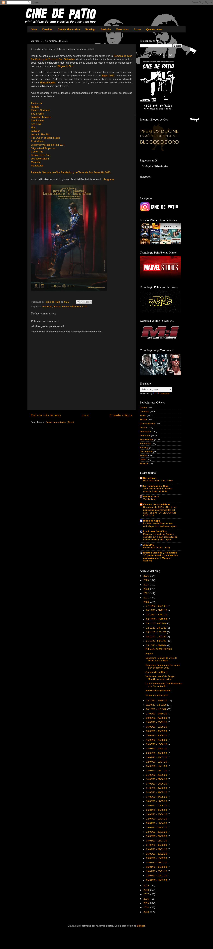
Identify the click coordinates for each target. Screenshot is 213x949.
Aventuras (145, 435)
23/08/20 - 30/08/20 (157, 735)
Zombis (144, 455)
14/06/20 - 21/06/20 (157, 779)
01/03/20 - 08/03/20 (157, 845)
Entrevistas (122, 29)
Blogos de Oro (65, 66)
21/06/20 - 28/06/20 (157, 775)
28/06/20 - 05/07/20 (157, 770)
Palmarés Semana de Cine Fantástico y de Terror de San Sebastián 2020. (71, 172)
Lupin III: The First (40, 134)
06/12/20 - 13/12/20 (157, 619)
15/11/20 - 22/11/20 (156, 632)
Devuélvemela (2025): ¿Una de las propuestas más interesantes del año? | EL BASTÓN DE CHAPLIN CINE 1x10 (160, 511)
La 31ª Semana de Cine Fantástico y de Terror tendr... (163, 684)
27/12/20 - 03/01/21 (157, 606)
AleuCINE (148, 545)
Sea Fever (36, 124)
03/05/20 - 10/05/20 (157, 805)
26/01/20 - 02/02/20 (157, 867)
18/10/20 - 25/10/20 (157, 700)
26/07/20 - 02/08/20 (157, 753)
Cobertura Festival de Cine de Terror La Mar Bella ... (161, 659)
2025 (146, 580)
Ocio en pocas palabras (156, 504)
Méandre (36, 162)
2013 (146, 912)
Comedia (144, 411)
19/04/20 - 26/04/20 (157, 814)
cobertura (47, 306)
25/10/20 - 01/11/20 (156, 645)
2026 (146, 576)
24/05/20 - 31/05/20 (157, 792)
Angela (149, 653)
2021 (146, 597)
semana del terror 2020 (74, 306)
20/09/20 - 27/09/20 (157, 718)
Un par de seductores (156, 695)
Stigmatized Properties (43, 148)
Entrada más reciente (46, 415)
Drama (143, 407)
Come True (37, 151)
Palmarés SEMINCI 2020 (158, 649)
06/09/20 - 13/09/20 (157, 727)
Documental (146, 451)
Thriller (143, 419)
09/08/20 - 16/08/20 (157, 744)
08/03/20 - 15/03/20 (157, 840)
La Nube (35, 131)
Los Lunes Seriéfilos (155, 531)
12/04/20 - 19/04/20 (157, 818)
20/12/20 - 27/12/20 (157, 610)
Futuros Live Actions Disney (156, 547)
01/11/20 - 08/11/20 (156, 641)
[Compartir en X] (84, 302)
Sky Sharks (37, 113)
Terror (143, 415)
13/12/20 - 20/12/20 (157, 614)
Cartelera (47, 29)
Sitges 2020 (107, 75)
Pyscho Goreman (40, 110)
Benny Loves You (40, 155)
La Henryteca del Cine (155, 486)
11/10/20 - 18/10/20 (156, 705)
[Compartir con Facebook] (87, 302)
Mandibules (37, 165)
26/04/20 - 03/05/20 (157, 810)
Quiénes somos (154, 29)
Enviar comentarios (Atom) (60, 422)
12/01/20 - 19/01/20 (157, 875)
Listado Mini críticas (69, 29)
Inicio (34, 29)
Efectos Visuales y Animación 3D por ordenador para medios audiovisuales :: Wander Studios (160, 556)
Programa (109, 179)
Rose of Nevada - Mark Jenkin (158, 480)
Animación (145, 431)
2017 (146, 894)
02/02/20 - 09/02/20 (157, 862)
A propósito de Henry (156, 672)
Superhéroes (146, 439)
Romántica (145, 443)
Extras (137, 29)
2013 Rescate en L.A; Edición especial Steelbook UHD (157, 490)
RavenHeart (149, 478)
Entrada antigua (120, 415)
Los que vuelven (40, 158)
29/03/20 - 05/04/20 (157, 827)
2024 (146, 584)
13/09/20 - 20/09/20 (157, 722)
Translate (164, 393)
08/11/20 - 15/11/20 (156, 636)
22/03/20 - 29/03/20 (157, 832)
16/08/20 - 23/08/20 (157, 740)
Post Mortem (38, 141)
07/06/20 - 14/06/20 (157, 784)
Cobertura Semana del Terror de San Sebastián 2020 (162, 666)
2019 (146, 885)
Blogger (141, 926)
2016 (146, 899)
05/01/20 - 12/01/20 (157, 880)
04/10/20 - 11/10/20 (156, 709)
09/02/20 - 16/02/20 (157, 858)
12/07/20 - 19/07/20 (157, 762)
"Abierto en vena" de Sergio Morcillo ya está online (160, 677)
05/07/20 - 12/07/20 (157, 766)
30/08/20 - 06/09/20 (157, 731)
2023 (146, 589)
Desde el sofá (151, 496)
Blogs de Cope (151, 521)
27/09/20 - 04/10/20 (157, 713)
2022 (146, 593)
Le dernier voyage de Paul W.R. (48, 144)
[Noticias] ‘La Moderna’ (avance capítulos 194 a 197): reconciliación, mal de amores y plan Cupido (160, 537)
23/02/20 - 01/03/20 (157, 849)
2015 (146, 903)
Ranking (144, 447)
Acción (143, 427)
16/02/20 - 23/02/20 (157, 854)
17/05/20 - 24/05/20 (157, 797)
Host (33, 127)
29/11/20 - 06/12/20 (156, 623)
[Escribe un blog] (81, 302)
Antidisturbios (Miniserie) (158, 690)
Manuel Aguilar (48, 82)
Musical (144, 463)
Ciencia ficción (147, 423)
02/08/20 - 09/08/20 (157, 748)
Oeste (143, 459)
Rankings (90, 29)
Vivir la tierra (149, 499)
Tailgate (35, 106)
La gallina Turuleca (41, 117)
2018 (146, 890)
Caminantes (37, 120)
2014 (146, 907)
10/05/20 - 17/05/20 (157, 801)
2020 (146, 602)
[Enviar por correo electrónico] (78, 302)
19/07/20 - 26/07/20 (157, 757)
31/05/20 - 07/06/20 (157, 788)
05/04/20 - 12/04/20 (157, 823)
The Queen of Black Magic (45, 137)
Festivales (106, 29)
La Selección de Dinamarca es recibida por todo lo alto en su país (160, 525)
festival (57, 306)
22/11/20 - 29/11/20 (156, 628)
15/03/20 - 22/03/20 (157, 836)
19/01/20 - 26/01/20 (157, 871)
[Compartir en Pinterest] (90, 302)
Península (36, 103)
